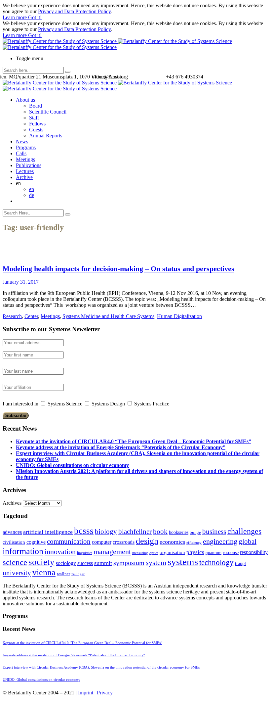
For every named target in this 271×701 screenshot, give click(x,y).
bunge (195, 532)
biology (106, 532)
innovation (60, 551)
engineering (220, 541)
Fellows (37, 123)
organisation (172, 552)
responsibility (254, 552)
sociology (66, 563)
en (31, 189)
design (147, 541)
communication (69, 541)
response (231, 552)
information (23, 551)
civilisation (14, 542)
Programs (26, 147)
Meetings (25, 159)
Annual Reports (45, 135)
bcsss (84, 531)
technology (216, 562)
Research (12, 316)
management (112, 551)
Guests (36, 129)
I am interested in (20, 403)
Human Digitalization (179, 316)
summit (103, 563)
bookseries (178, 532)
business (214, 531)
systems (183, 561)
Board (35, 106)
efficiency (194, 542)
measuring (140, 553)
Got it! (35, 17)
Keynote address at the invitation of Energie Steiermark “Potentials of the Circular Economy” (120, 447)
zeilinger (78, 574)
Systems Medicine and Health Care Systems (108, 316)
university (17, 573)
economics (172, 541)
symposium (128, 562)
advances (12, 532)
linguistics (84, 553)
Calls (21, 153)
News (22, 141)
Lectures (25, 171)
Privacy (105, 692)
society (41, 562)
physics (195, 552)
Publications (28, 165)
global (247, 541)
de (31, 195)
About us (25, 100)
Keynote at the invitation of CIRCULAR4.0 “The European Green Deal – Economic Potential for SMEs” (133, 441)
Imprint (85, 692)
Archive (24, 177)
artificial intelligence (48, 532)
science (15, 562)
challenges (244, 531)
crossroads (124, 542)
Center (31, 316)
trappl (240, 563)
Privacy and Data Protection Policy (74, 11)
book (160, 532)
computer (101, 542)
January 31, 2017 (21, 282)
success (85, 563)
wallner (63, 574)
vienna (44, 572)
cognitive (36, 542)
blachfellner (135, 532)
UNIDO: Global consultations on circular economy (72, 465)
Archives (12, 503)
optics (153, 553)
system (156, 562)
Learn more (15, 17)
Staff (34, 117)
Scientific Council (47, 112)
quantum (213, 552)
